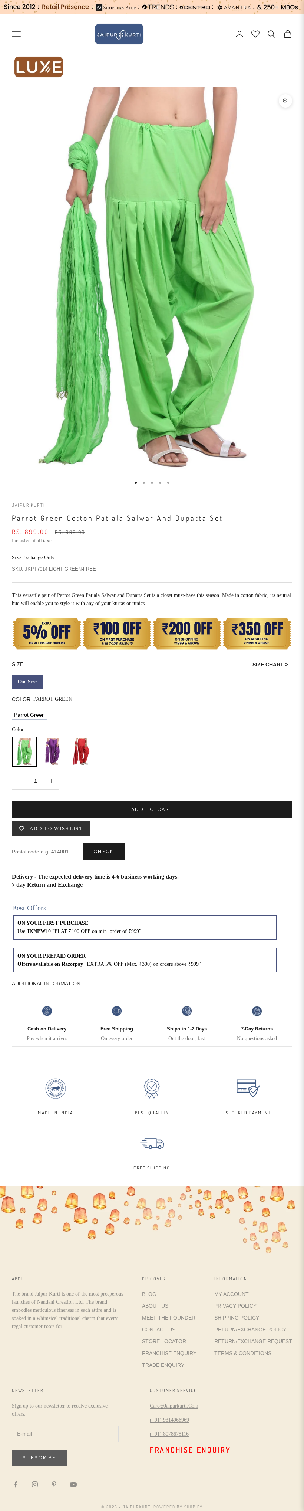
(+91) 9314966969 (169, 1420)
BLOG (149, 1294)
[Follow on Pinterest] (54, 1484)
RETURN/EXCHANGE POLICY (250, 1329)
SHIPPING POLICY (236, 1318)
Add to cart (152, 809)
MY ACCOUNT (231, 1294)
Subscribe (39, 1457)
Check (103, 851)
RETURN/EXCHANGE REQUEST (253, 1341)
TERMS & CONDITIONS (242, 1353)
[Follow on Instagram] (35, 1484)
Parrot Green (29, 715)
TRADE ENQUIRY (163, 1365)
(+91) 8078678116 (169, 1434)
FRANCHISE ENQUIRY (169, 1353)
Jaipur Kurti (28, 505)
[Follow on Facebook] (15, 1484)
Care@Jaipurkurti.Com (174, 1406)
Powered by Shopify (178, 1507)
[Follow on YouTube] (73, 1484)
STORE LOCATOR (164, 1341)
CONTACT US (158, 1329)
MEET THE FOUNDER (168, 1318)
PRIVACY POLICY (235, 1306)
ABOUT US (155, 1306)
